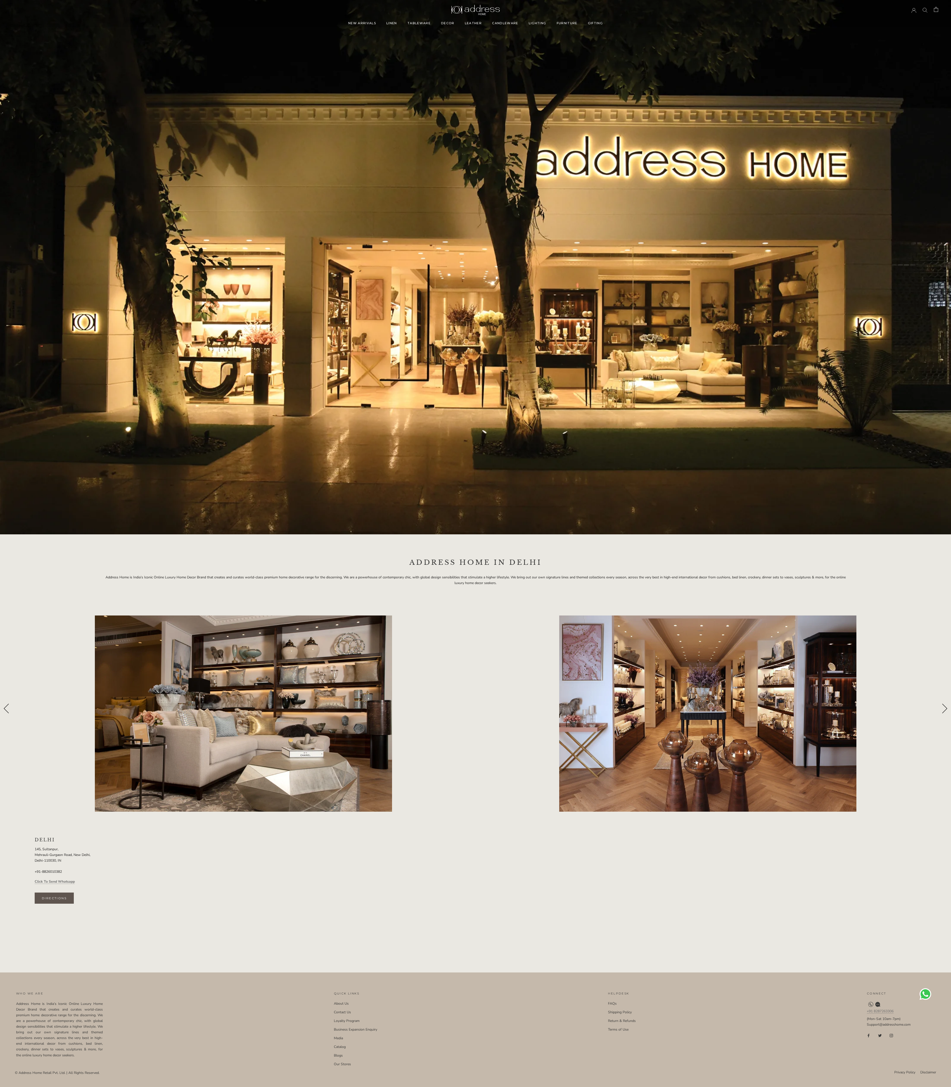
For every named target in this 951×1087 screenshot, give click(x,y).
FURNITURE (567, 23)
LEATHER (473, 23)
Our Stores (342, 1064)
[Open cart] (936, 10)
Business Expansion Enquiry (355, 1029)
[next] (943, 707)
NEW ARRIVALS (362, 23)
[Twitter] (880, 1035)
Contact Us (342, 1012)
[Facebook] (868, 1035)
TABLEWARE (419, 23)
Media (338, 1038)
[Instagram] (891, 1035)
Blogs (338, 1055)
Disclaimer (928, 1072)
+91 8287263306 (880, 1011)
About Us (341, 1003)
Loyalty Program (347, 1020)
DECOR (447, 23)
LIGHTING (537, 23)
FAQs (612, 1003)
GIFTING (595, 23)
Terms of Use (618, 1029)
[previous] (6, 707)
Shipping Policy (620, 1012)
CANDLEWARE (505, 23)
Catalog (340, 1046)
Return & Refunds (622, 1020)
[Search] (925, 9)
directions (54, 898)
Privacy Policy (904, 1072)
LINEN (391, 23)
